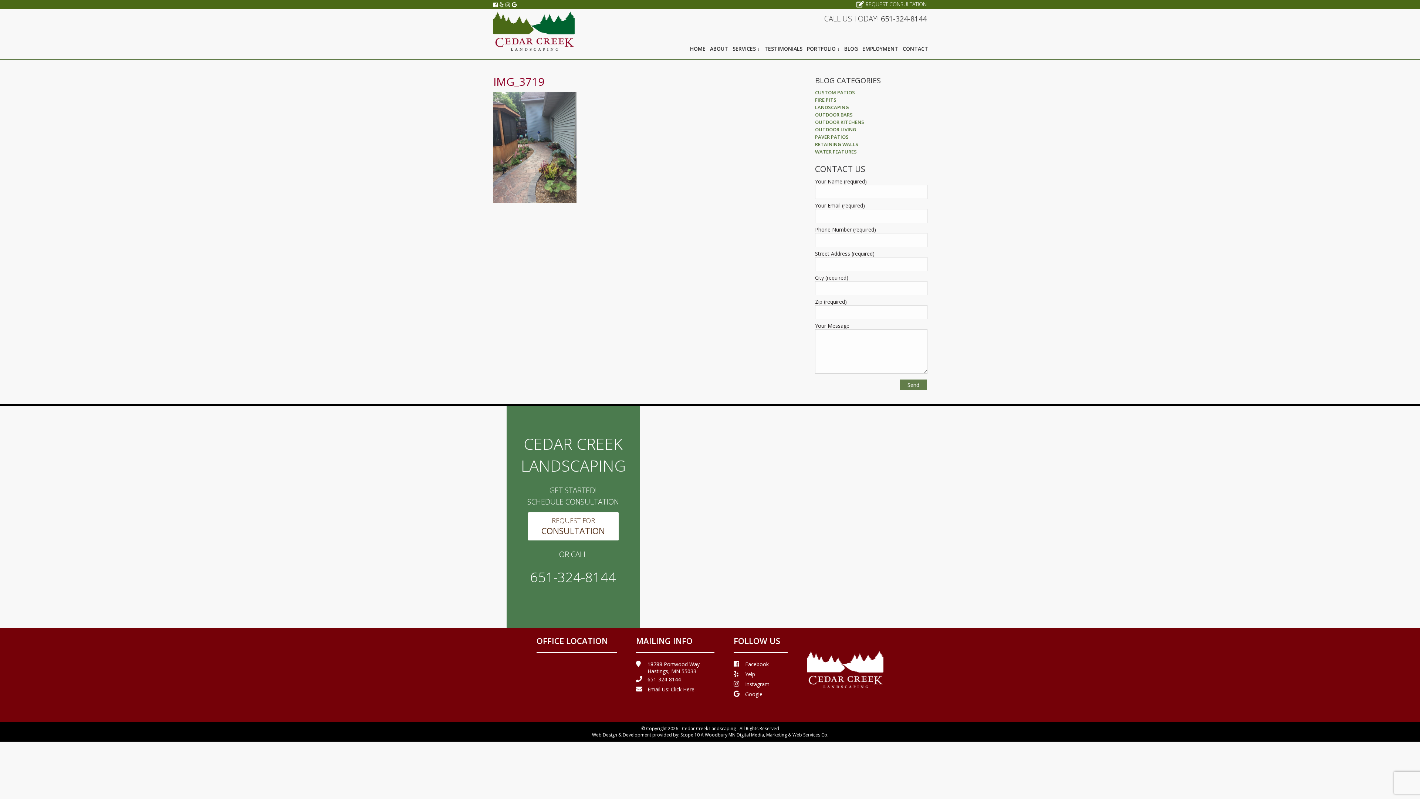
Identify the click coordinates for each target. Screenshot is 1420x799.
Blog (851, 48)
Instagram (757, 684)
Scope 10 (690, 735)
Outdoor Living (835, 129)
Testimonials (783, 48)
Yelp (750, 674)
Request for (573, 526)
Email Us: (671, 689)
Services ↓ (746, 48)
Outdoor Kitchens (839, 122)
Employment (880, 48)
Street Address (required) (845, 253)
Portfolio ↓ (823, 48)
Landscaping (832, 107)
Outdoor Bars (834, 114)
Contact (915, 48)
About (719, 48)
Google (754, 694)
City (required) (831, 277)
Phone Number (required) (845, 229)
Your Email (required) (840, 205)
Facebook (757, 664)
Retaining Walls (836, 144)
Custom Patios (835, 92)
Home (698, 48)
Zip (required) (831, 301)
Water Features (836, 151)
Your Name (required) (841, 181)
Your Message (832, 325)
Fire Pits (825, 100)
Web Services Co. (810, 735)
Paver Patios (832, 137)
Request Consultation (896, 4)
